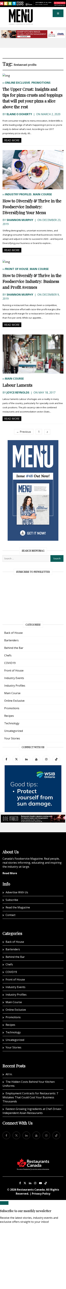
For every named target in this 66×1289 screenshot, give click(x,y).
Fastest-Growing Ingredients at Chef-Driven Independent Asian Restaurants (32, 1111)
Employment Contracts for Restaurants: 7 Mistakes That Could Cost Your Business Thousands (30, 1097)
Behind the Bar (13, 648)
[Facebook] (6, 759)
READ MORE (12, 140)
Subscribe (12, 900)
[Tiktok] (56, 759)
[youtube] (36, 759)
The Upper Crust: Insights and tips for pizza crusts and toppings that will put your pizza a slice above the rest (32, 97)
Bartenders (11, 640)
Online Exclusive (17, 83)
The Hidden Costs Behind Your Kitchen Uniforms (29, 1084)
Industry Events (14, 678)
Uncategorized (13, 731)
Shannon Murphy (20, 220)
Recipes (9, 716)
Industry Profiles (18, 194)
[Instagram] (35, 1183)
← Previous (23, 432)
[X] (25, 1183)
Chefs (8, 655)
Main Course (42, 194)
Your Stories (12, 738)
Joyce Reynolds (18, 392)
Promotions (40, 83)
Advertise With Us (17, 892)
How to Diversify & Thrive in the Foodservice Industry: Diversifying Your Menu (32, 206)
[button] (58, 13)
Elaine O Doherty (19, 114)
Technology (11, 723)
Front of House (16, 269)
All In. (9, 1074)
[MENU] (21, 11)
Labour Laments (17, 385)
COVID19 (10, 663)
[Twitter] (16, 759)
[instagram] (46, 759)
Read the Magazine (18, 907)
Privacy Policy (41, 1193)
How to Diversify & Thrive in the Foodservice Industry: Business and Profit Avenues (32, 281)
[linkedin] (26, 759)
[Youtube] (40, 1183)
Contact (10, 915)
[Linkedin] (30, 1183)
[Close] (4, 1203)
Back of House (13, 633)
